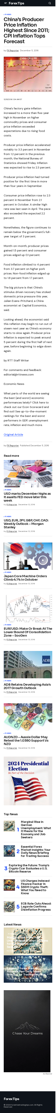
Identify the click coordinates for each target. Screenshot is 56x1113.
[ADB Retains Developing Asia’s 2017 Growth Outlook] (28, 664)
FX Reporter (15, 950)
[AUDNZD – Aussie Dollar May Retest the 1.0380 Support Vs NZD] (28, 717)
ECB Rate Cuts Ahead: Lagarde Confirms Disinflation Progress (36, 907)
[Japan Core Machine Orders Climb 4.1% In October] (28, 556)
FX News (8, 14)
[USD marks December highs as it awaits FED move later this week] (28, 474)
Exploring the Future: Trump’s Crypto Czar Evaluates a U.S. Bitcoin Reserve (29, 868)
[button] (5, 3)
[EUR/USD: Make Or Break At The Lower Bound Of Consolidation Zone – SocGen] (28, 609)
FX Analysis (12, 965)
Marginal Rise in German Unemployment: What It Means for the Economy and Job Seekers (36, 829)
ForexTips (16, 3)
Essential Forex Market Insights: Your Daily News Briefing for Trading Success (35, 851)
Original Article (13, 434)
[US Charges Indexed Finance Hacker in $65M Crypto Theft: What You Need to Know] (9, 885)
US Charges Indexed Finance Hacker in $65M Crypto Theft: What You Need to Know (35, 887)
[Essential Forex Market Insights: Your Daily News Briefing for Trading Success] (9, 851)
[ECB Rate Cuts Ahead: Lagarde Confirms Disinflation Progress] (9, 906)
